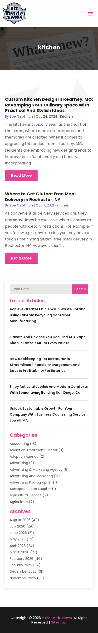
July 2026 (17, 526)
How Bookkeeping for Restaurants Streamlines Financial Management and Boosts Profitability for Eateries (45, 364)
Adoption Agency (24, 456)
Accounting (19, 443)
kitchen (66, 116)
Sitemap (58, 622)
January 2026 (21, 565)
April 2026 (18, 545)
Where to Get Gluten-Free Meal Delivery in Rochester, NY (40, 196)
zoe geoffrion (21, 116)
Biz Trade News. (59, 617)
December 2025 (23, 571)
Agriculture (19, 501)
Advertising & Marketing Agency (36, 469)
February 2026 (21, 558)
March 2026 (19, 552)
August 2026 (20, 520)
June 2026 (18, 532)
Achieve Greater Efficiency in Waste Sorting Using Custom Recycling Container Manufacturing (48, 315)
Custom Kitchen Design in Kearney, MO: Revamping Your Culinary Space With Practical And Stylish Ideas (49, 104)
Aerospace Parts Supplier (30, 488)
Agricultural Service (26, 495)
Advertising (19, 462)
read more (21, 175)
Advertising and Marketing (31, 476)
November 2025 (23, 578)
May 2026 (18, 539)
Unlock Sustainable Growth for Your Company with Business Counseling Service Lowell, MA (48, 414)
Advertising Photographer (31, 482)
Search (80, 289)
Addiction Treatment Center (33, 450)
